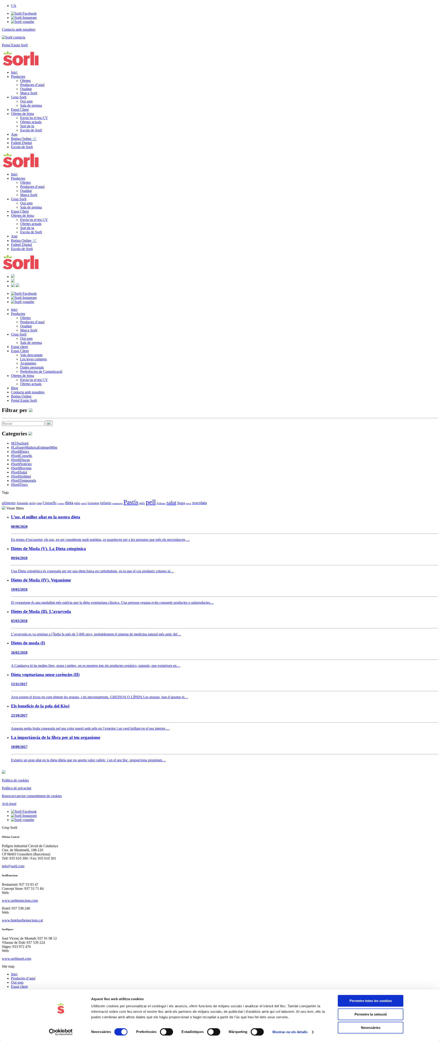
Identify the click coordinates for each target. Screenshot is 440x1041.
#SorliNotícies (21, 464)
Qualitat (26, 89)
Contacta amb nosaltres (27, 392)
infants (105, 503)
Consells (50, 503)
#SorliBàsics (20, 452)
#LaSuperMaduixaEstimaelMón (34, 447)
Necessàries (370, 1028)
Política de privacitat (16, 788)
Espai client (19, 347)
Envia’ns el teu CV (34, 118)
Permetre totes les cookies (370, 1001)
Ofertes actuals (30, 122)
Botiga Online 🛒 (24, 139)
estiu (77, 503)
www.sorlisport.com (16, 958)
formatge (93, 503)
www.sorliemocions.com (20, 900)
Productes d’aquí (32, 85)
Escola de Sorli (31, 130)
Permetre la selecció (371, 1014)
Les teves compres (33, 359)
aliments (9, 503)
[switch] (166, 1031)
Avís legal (9, 804)
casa (39, 503)
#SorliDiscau (20, 460)
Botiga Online (21, 396)
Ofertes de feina (22, 114)
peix (142, 503)
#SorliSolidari (21, 476)
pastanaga (117, 503)
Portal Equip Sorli (24, 400)
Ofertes (25, 81)
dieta (69, 502)
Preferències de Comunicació (41, 371)
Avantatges (28, 363)
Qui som (26, 101)
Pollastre (161, 503)
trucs (188, 503)
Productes (18, 76)
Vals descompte (31, 355)
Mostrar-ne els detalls (290, 1032)
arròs (32, 503)
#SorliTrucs (19, 485)
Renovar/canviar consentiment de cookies (32, 796)
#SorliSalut (19, 472)
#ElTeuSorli (19, 443)
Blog (14, 388)
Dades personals (32, 367)
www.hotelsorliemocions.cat (22, 920)
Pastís (131, 502)
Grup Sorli (18, 97)
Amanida (22, 503)
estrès (84, 503)
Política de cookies (15, 780)
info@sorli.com (13, 866)
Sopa (181, 503)
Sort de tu (27, 126)
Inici (14, 72)
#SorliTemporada (23, 480)
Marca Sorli (28, 93)
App (14, 134)
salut (171, 502)
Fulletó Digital (21, 143)
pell (151, 502)
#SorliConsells (21, 456)
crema (61, 503)
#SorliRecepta (21, 468)
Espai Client (20, 109)
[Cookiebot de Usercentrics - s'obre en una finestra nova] (61, 1032)
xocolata (199, 502)
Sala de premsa (31, 105)
